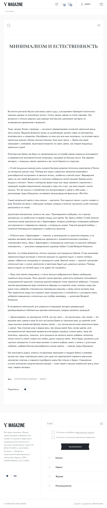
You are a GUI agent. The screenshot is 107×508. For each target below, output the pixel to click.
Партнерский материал (26, 379)
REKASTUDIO (98, 503)
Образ (43, 379)
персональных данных (85, 432)
